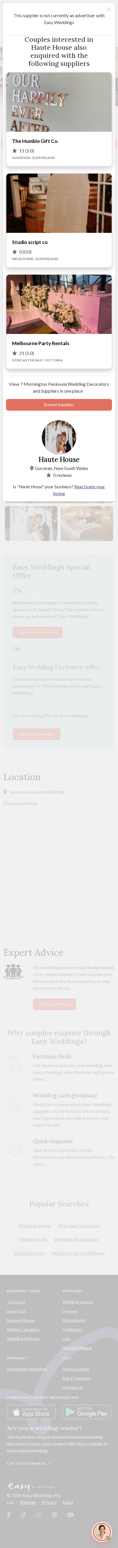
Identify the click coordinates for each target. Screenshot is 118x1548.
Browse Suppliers (59, 404)
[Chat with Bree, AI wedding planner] (102, 1532)
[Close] (109, 9)
